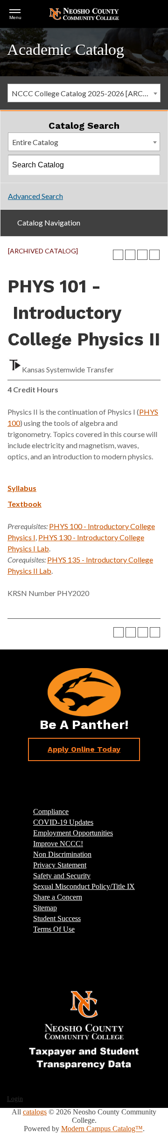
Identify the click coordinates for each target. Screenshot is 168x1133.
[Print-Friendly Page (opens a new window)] (142, 255)
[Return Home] (84, 13)
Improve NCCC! (58, 844)
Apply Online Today (84, 749)
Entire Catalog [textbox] (35, 142)
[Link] (84, 1029)
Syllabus (21, 488)
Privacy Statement (59, 865)
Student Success (57, 918)
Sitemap (45, 908)
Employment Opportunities (73, 833)
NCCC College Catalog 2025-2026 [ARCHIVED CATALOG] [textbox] (86, 93)
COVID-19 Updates (63, 822)
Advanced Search (35, 196)
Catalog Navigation (48, 222)
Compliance (51, 811)
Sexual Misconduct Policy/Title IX (84, 886)
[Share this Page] (130, 255)
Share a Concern (57, 897)
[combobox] (84, 93)
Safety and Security (62, 876)
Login (15, 1098)
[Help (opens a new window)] (154, 255)
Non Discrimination (62, 854)
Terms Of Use (54, 929)
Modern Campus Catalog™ (102, 1129)
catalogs (35, 1112)
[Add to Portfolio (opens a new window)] (118, 255)
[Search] (150, 165)
